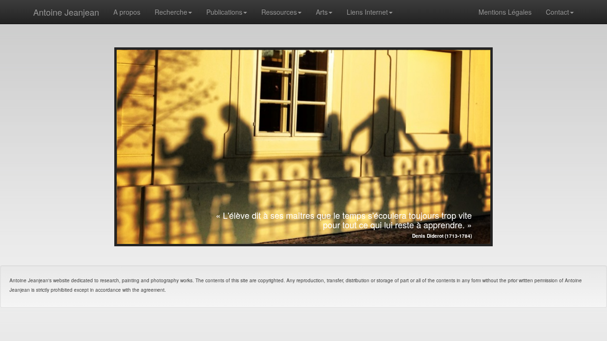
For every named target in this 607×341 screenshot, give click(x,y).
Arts (322, 12)
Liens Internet (367, 12)
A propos (126, 12)
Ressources (279, 12)
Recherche (171, 12)
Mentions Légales (505, 12)
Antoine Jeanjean (66, 12)
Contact (557, 12)
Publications (224, 12)
